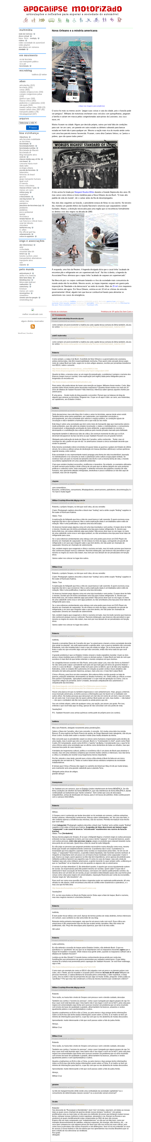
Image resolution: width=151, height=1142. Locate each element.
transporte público (27, 112)
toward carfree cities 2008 (30, 107)
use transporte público (28, 61)
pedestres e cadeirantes (29, 103)
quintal (22, 214)
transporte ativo (26, 260)
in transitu (23, 183)
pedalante (23, 208)
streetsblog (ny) (26, 300)
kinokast (23, 289)
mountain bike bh (26, 251)
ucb (21, 262)
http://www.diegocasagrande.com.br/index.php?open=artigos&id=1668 (80, 371)
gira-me (22, 177)
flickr (26, 38)
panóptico (23, 203)
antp (21, 247)
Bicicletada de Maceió (28, 150)
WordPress (21, 333)
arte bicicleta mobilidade (29, 139)
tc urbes (22, 230)
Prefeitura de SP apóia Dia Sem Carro (117, 312)
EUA (61, 303)
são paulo (23, 105)
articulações (24, 85)
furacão (66, 303)
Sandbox (30, 333)
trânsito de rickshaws (58, 312)
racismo (73, 303)
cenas (22, 90)
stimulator (23, 225)
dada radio (23, 166)
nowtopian (23, 194)
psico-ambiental (26, 212)
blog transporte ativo (28, 155)
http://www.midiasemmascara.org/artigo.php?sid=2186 (74, 967)
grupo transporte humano (30, 179)
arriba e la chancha (27, 275)
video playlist (24, 45)
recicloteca (24, 216)
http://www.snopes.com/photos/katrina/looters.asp (72, 382)
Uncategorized (25, 114)
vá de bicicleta (25, 59)
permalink (90, 303)
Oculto (55, 1102)
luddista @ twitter (39, 74)
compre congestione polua (30, 94)
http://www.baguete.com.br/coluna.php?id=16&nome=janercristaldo (79, 688)
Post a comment (64, 305)
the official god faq (27, 232)
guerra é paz (111, 301)
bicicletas (23, 87)
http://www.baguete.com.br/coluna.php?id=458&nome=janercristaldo (79, 686)
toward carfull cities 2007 (30, 109)
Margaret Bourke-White (84, 192)
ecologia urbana (26, 168)
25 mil (115, 286)
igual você (23, 181)
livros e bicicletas (26, 186)
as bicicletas (24, 141)
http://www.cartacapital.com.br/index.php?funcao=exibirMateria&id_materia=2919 (92, 327)
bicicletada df (25, 152)
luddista (73, 301)
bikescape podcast (27, 282)
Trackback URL (92, 305)
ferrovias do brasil (27, 174)
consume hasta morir (28, 163)
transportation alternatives (30, 258)
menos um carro (26, 190)
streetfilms (23, 295)
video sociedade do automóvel (32, 43)
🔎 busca (32, 128)
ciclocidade (24, 249)
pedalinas (23, 210)
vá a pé (22, 64)
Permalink (80, 321)
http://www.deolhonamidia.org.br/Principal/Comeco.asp (74, 888)
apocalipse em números (29, 47)
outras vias (24, 201)
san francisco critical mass (30, 221)
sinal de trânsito (26, 223)
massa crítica (25, 101)
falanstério (23, 172)
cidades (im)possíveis (28, 92)
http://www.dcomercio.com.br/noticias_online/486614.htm (75, 369)
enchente (55, 303)
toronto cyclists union (28, 256)
